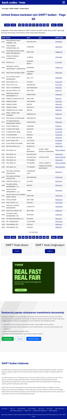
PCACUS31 (58, 181)
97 (37, 25)
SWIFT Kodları (14, 8)
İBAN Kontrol (28, 410)
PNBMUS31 (58, 52)
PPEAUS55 (58, 73)
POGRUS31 (58, 210)
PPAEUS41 (58, 227)
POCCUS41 (58, 202)
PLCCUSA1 (58, 85)
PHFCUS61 (58, 57)
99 (44, 25)
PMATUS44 (58, 146)
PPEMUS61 (58, 78)
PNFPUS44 (58, 107)
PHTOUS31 (58, 42)
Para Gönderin (8, 339)
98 (41, 25)
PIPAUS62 (58, 87)
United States (24, 8)
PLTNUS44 (58, 135)
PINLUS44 (58, 104)
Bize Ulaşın (49, 408)
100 (47, 25)
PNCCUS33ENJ (60, 150)
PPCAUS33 (58, 221)
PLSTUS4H (58, 129)
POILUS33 (58, 219)
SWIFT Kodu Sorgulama (16, 410)
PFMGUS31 (58, 122)
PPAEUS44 (58, 224)
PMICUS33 (58, 47)
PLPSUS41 (58, 143)
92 (19, 25)
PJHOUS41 (58, 114)
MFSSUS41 (58, 172)
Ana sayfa (5, 8)
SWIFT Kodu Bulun (59, 408)
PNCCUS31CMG (60, 163)
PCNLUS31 (58, 185)
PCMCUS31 (59, 67)
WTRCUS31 (58, 177)
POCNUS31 (58, 190)
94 (26, 25)
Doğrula (50, 251)
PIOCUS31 (58, 90)
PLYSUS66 (58, 140)
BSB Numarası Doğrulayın (40, 410)
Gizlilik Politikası (21, 408)
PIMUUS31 (58, 110)
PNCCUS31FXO (60, 167)
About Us (12, 408)
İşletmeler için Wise (33, 339)
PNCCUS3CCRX (60, 157)
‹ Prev (13, 25)
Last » (60, 25)
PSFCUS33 (58, 196)
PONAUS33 (59, 200)
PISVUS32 (58, 118)
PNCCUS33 (59, 160)
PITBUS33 (58, 126)
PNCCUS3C (59, 154)
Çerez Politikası (32, 408)
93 (23, 25)
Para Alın (20, 339)
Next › (54, 25)
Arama (17, 251)
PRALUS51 (58, 137)
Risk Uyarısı (41, 408)
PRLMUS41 (58, 94)
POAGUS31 (58, 214)
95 (30, 25)
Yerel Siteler (4, 408)
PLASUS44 (58, 132)
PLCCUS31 (58, 82)
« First (7, 25)
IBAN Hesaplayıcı (53, 410)
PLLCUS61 (58, 62)
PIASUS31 (58, 98)
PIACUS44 (58, 101)
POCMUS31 (59, 206)
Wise (5, 320)
